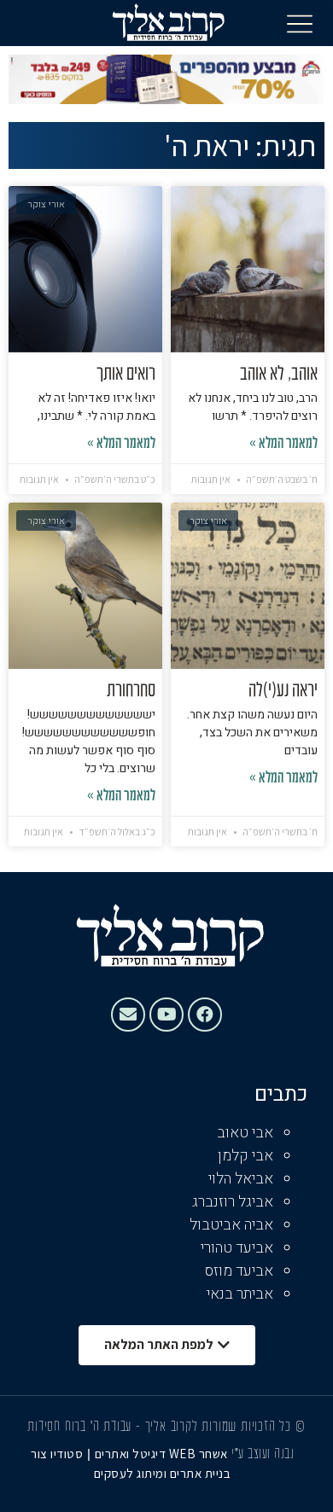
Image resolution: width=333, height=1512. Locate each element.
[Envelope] (128, 1014)
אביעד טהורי (237, 1247)
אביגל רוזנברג (232, 1201)
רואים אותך (125, 374)
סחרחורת (131, 691)
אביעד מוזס (239, 1270)
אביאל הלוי (240, 1178)
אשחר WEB (198, 1453)
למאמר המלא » (283, 444)
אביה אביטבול (231, 1224)
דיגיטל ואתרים (132, 1453)
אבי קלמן (245, 1155)
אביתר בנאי (240, 1294)
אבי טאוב (245, 1132)
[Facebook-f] (205, 1014)
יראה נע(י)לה (283, 691)
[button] (299, 23)
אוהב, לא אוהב (279, 374)
